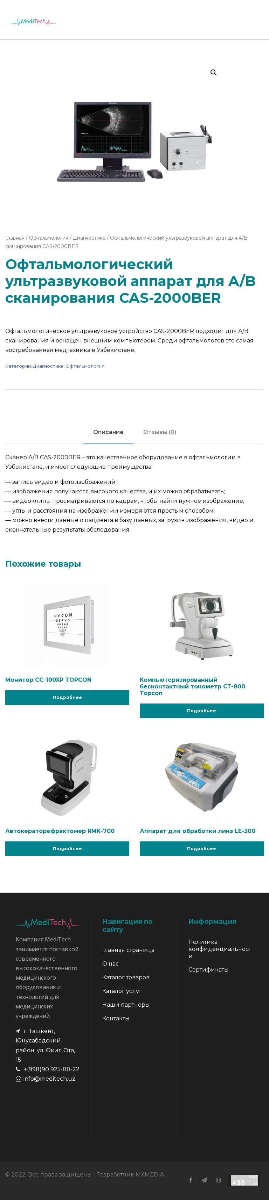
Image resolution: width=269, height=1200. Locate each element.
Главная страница (128, 950)
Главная (15, 238)
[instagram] (218, 1180)
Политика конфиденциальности (219, 949)
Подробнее (67, 697)
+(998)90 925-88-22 (52, 1069)
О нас (110, 963)
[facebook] (190, 1180)
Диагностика (89, 238)
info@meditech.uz (49, 1078)
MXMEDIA (150, 1174)
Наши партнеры (126, 1004)
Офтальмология (48, 238)
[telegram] (204, 1180)
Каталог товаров (126, 977)
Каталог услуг (122, 991)
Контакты (116, 1018)
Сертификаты (208, 969)
